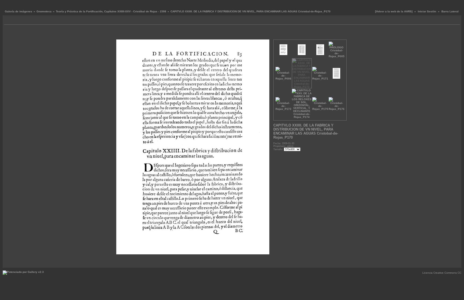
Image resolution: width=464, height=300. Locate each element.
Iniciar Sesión (427, 11)
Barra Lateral (450, 11)
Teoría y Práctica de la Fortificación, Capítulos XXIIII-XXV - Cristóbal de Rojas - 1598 (111, 11)
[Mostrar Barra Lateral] (9, 21)
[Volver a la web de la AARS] (393, 11)
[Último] (266, 33)
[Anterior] (124, 33)
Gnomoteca (44, 11)
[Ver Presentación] (15, 21)
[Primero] (120, 33)
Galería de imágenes (18, 11)
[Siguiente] (262, 33)
